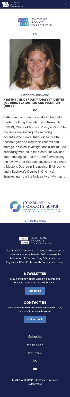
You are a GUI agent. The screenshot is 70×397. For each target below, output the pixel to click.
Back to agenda (37, 220)
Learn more (57, 262)
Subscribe (35, 290)
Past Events (35, 353)
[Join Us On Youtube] (35, 369)
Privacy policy (35, 344)
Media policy (35, 336)
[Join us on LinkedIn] (35, 362)
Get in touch (35, 319)
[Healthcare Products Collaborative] (12, 4)
